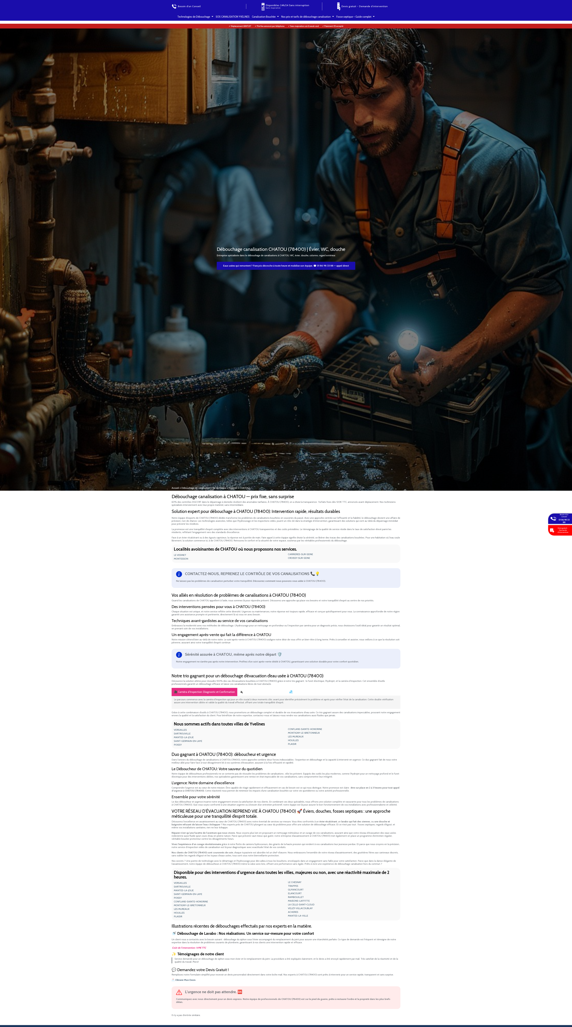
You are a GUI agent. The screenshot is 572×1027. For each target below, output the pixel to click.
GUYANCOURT (296, 889)
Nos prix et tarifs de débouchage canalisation (306, 16)
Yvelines (233, 488)
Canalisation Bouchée (264, 16)
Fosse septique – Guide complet (353, 16)
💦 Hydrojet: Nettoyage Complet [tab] (308, 692)
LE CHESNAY (294, 882)
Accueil (175, 488)
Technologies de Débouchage (193, 16)
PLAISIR (292, 744)
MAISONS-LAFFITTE (299, 900)
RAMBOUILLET (296, 897)
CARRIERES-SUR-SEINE (300, 554)
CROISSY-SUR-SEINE (299, 558)
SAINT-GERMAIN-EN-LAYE (188, 741)
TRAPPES (293, 886)
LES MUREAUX (295, 736)
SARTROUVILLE (182, 733)
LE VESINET (180, 555)
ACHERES (293, 912)
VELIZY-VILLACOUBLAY (300, 908)
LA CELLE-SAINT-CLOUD (301, 904)
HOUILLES (293, 740)
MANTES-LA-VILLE (298, 915)
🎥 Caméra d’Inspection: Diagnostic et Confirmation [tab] (204, 692)
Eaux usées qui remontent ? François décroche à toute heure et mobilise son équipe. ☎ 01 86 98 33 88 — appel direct (286, 265)
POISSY (178, 744)
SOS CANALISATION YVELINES (233, 16)
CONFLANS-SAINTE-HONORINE (305, 729)
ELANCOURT (295, 893)
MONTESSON (181, 558)
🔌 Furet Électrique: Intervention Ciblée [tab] (262, 692)
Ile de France (219, 488)
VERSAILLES (180, 729)
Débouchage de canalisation (195, 488)
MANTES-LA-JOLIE (184, 737)
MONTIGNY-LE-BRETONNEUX (304, 732)
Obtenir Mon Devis (185, 980)
